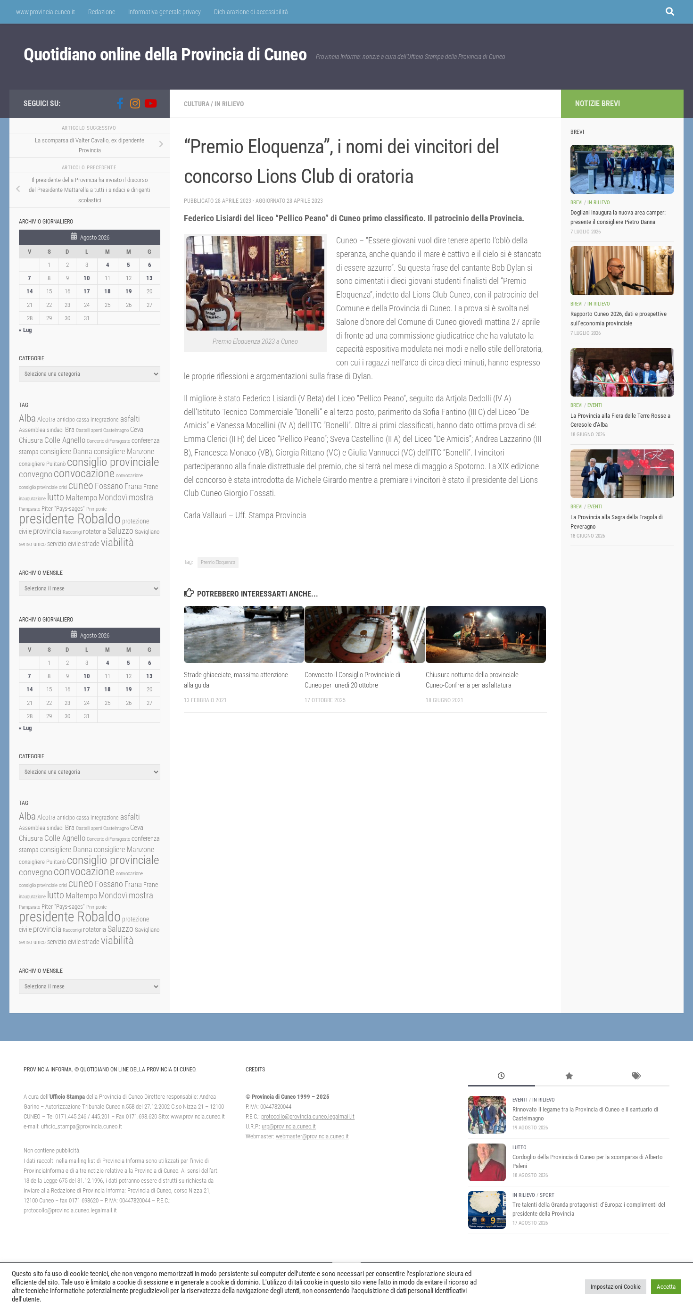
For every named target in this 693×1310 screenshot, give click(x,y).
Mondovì (113, 497)
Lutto (519, 1147)
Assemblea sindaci (41, 429)
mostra (141, 497)
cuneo (80, 485)
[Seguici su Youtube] (150, 103)
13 (149, 278)
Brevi (576, 202)
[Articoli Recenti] (501, 1077)
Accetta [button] (666, 1286)
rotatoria (94, 531)
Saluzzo (120, 531)
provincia (47, 531)
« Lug (25, 329)
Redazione (101, 12)
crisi (63, 487)
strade (90, 543)
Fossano (109, 486)
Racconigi (72, 532)
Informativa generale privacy (164, 12)
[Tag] (635, 1077)
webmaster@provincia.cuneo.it (312, 1136)
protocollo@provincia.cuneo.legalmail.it (308, 1116)
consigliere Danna (66, 451)
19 (128, 291)
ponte (101, 509)
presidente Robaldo (70, 519)
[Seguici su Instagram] (134, 103)
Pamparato (29, 509)
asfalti (130, 418)
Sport (547, 1195)
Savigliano (147, 531)
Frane (150, 487)
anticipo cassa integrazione (88, 419)
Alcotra (46, 419)
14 (29, 291)
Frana (133, 486)
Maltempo (81, 497)
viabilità (117, 542)
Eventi (594, 405)
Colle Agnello (64, 440)
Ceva (136, 429)
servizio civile (64, 544)
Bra (69, 429)
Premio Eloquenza (218, 562)
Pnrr (90, 509)
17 (86, 291)
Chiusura (31, 440)
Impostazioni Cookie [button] (616, 1286)
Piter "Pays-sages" (63, 508)
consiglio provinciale (113, 462)
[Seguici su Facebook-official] (119, 103)
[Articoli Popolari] (568, 1077)
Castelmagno (116, 430)
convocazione (84, 473)
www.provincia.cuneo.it (45, 12)
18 (107, 291)
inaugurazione (32, 499)
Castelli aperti (89, 430)
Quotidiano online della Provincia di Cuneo (165, 54)
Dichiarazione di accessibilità (251, 12)
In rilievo (229, 104)
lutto (55, 497)
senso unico (32, 544)
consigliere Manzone (124, 451)
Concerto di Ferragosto (108, 441)
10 (86, 278)
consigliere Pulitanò (42, 463)
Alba (27, 418)
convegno (35, 474)
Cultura (196, 104)
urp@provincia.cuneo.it (289, 1126)
